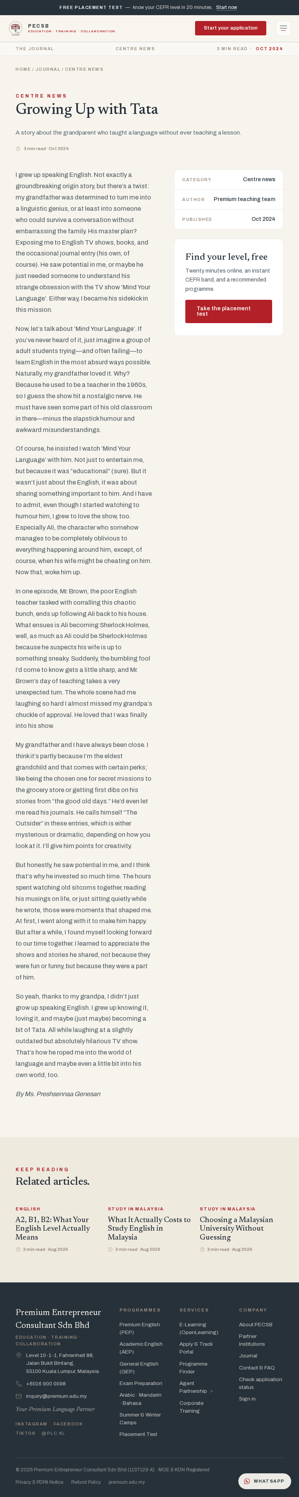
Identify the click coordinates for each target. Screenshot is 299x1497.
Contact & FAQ (257, 1368)
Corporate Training (191, 1407)
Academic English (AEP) (141, 1348)
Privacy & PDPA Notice (39, 1482)
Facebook (68, 1424)
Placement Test (138, 1434)
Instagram (31, 1424)
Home (23, 69)
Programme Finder (193, 1368)
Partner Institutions (252, 1340)
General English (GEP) (139, 1368)
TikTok (25, 1433)
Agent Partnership (196, 1387)
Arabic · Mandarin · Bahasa (141, 1399)
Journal (48, 69)
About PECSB (256, 1324)
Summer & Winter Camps (140, 1418)
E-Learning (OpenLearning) (198, 1328)
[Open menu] (283, 28)
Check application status (260, 1383)
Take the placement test (224, 311)
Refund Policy (86, 1482)
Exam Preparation (141, 1383)
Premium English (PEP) (140, 1328)
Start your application (231, 28)
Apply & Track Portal (196, 1348)
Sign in (247, 1399)
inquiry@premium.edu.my (56, 1396)
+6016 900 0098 (46, 1384)
